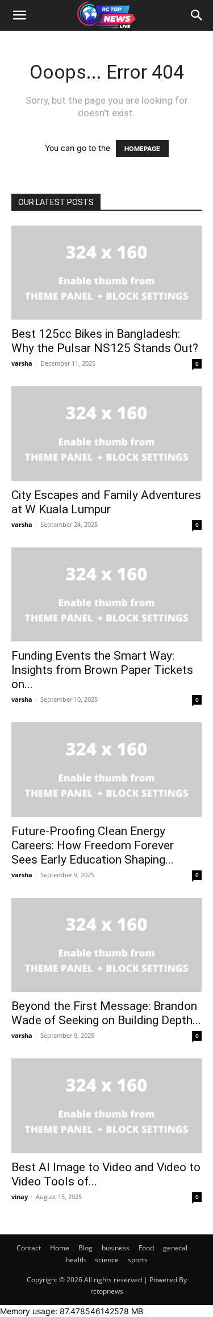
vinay (19, 1196)
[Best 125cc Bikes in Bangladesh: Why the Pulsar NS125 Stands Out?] (106, 273)
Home (59, 1248)
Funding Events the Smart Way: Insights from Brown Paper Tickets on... (102, 670)
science (107, 1260)
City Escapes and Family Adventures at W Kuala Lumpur (106, 502)
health (76, 1260)
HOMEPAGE (142, 149)
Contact (28, 1248)
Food (146, 1248)
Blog (85, 1248)
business (116, 1248)
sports (138, 1260)
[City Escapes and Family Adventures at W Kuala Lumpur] (106, 433)
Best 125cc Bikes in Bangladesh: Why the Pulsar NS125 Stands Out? (104, 341)
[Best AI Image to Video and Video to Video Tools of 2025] (106, 1105)
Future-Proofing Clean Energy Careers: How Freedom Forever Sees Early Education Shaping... (92, 845)
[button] (19, 15)
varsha (21, 363)
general (175, 1248)
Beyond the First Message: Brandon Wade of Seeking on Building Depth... (106, 1013)
